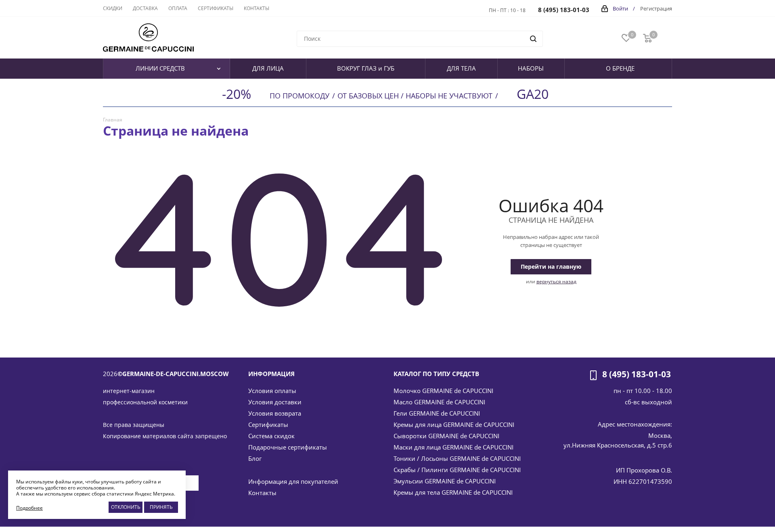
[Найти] (533, 39)
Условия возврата (274, 413)
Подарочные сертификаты (287, 447)
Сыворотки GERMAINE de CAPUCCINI (446, 436)
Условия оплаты (272, 391)
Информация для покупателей (293, 481)
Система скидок (271, 436)
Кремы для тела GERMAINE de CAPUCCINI (453, 492)
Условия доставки (275, 402)
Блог (255, 458)
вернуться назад (556, 281)
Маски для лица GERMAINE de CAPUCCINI (453, 447)
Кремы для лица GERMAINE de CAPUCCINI (454, 424)
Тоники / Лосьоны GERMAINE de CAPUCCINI (457, 458)
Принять (161, 507)
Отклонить (125, 507)
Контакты (262, 493)
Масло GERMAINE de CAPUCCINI (439, 402)
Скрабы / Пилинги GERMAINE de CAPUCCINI (457, 470)
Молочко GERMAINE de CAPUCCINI (443, 391)
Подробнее (29, 507)
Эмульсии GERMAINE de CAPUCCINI (445, 481)
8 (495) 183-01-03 (563, 10)
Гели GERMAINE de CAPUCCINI (437, 413)
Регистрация (656, 8)
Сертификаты (268, 424)
